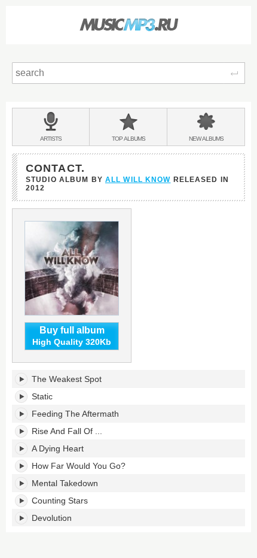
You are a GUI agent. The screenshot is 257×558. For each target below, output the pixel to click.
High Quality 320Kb (71, 336)
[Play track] (22, 379)
